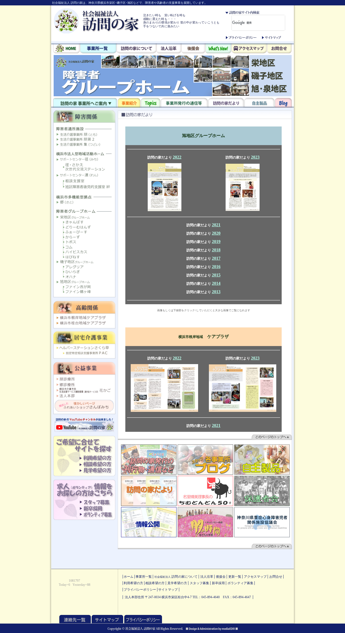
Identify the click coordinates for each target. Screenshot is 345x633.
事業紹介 (129, 103)
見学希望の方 (177, 583)
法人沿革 (169, 48)
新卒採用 (218, 583)
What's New (218, 48)
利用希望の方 (133, 583)
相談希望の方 (155, 583)
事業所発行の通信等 (184, 103)
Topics (150, 103)
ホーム (128, 577)
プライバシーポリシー (241, 37)
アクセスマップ (249, 48)
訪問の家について (136, 48)
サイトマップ (271, 37)
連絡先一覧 (75, 619)
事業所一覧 (98, 48)
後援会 (193, 48)
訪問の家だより (226, 103)
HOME (66, 48)
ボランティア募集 (240, 583)
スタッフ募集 (199, 583)
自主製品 (259, 103)
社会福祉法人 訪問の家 (96, 20)
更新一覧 (234, 577)
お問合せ (279, 48)
